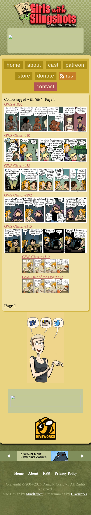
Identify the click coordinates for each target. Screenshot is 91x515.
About (34, 65)
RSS (69, 76)
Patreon (75, 65)
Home (13, 65)
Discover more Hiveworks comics (34, 456)
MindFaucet (34, 493)
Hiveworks (79, 493)
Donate (45, 76)
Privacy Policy (66, 473)
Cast (53, 65)
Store (24, 76)
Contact (45, 86)
